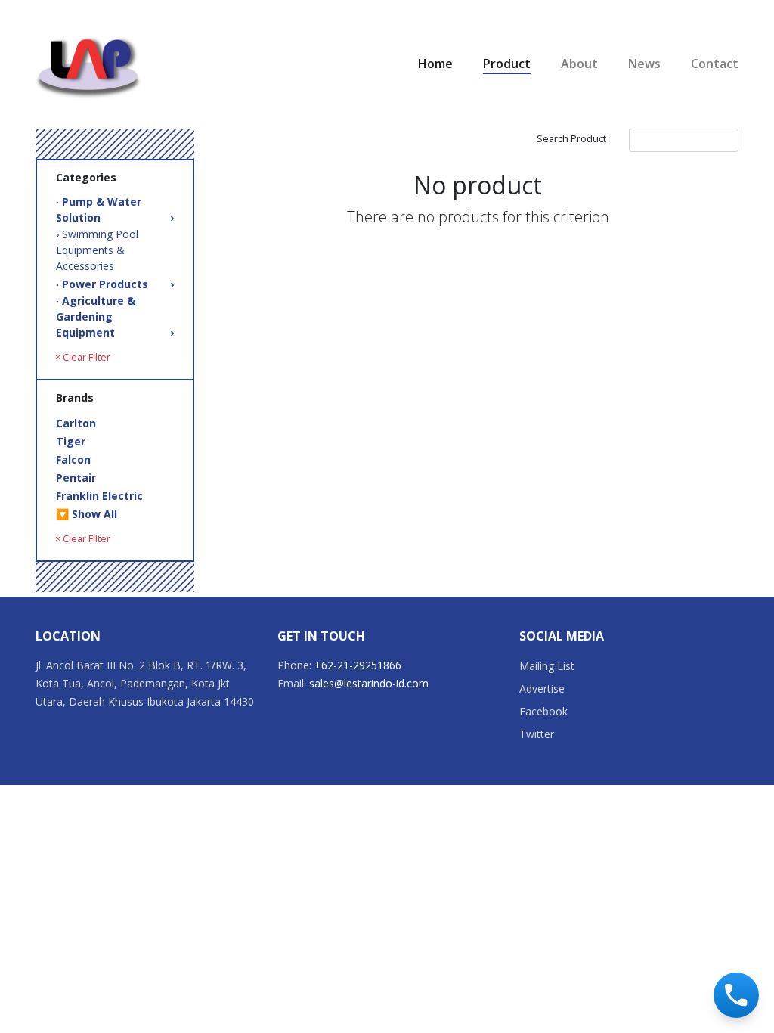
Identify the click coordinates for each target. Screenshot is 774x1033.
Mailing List (546, 666)
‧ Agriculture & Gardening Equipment (115, 316)
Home (435, 63)
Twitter (536, 734)
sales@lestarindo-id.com (369, 683)
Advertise (542, 688)
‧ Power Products (115, 284)
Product (507, 63)
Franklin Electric (99, 496)
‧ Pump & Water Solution (115, 209)
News (644, 63)
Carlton (76, 423)
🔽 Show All (86, 514)
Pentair (76, 477)
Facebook (543, 711)
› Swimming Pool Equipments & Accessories (97, 250)
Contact (714, 63)
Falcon (73, 459)
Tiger (70, 441)
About (579, 63)
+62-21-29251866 (357, 665)
